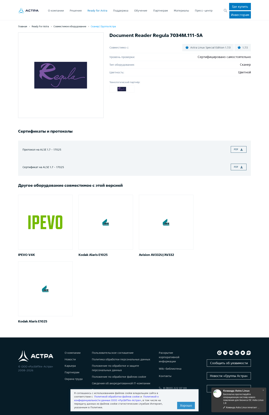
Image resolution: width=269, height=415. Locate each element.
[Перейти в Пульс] (248, 353)
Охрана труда (74, 378)
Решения (76, 10)
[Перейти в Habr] (243, 353)
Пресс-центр (203, 10)
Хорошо (186, 405)
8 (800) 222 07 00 (175, 388)
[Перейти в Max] (219, 353)
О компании (56, 10)
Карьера (70, 365)
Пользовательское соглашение (113, 352)
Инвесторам (240, 14)
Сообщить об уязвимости (229, 363)
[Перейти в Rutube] (237, 353)
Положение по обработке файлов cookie (119, 376)
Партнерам (160, 10)
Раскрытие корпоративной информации (169, 357)
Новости (70, 359)
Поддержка (120, 10)
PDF (236, 149)
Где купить (240, 6)
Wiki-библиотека (170, 368)
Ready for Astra (97, 10)
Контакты (165, 376)
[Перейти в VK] (231, 353)
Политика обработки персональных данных (121, 359)
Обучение (140, 10)
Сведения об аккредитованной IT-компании (121, 383)
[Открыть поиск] (225, 10)
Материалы (181, 10)
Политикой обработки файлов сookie (117, 396)
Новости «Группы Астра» (229, 376)
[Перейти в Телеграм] (225, 353)
